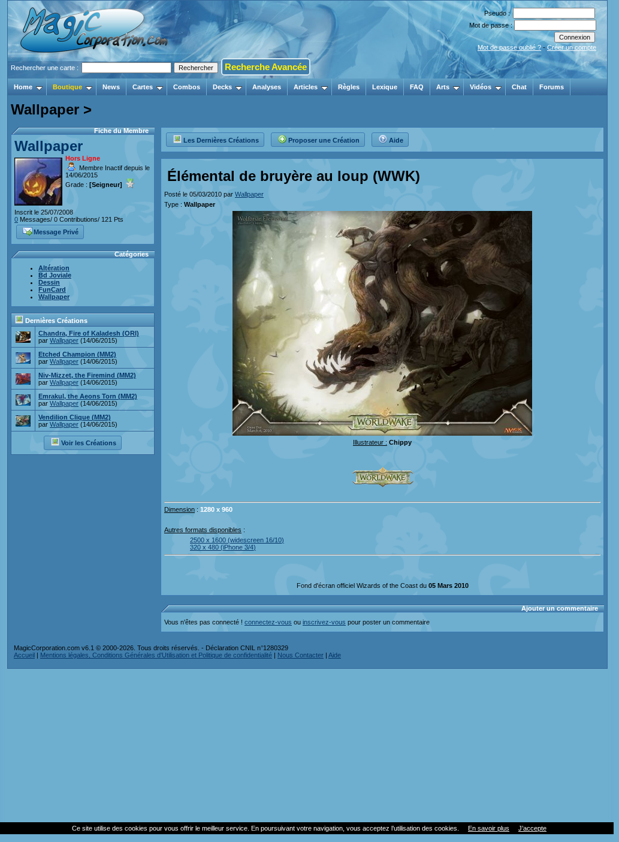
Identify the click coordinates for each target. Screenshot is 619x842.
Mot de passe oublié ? (509, 47)
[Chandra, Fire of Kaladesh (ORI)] (23, 339)
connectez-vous (268, 622)
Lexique (384, 86)
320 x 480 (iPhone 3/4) (223, 547)
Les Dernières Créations (221, 140)
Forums (551, 86)
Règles (349, 86)
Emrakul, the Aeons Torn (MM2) (87, 396)
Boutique (67, 86)
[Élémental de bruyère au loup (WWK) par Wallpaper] (382, 432)
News (111, 86)
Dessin (49, 282)
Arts (442, 86)
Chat (519, 86)
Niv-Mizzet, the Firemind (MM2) (87, 375)
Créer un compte (571, 47)
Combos (186, 86)
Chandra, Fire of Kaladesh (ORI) (88, 333)
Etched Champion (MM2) (77, 354)
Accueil (24, 655)
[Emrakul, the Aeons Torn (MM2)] (23, 402)
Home (23, 86)
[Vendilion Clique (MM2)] (23, 423)
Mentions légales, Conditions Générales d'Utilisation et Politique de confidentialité (156, 655)
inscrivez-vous (324, 622)
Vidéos (480, 86)
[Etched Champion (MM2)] (23, 360)
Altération (54, 267)
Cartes (142, 86)
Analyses (266, 86)
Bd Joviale (54, 275)
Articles (306, 86)
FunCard (52, 289)
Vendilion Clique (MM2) (74, 417)
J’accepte (532, 828)
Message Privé (56, 232)
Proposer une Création (324, 140)
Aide (396, 140)
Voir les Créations (88, 442)
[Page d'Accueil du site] (95, 75)
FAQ (417, 86)
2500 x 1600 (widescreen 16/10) (237, 540)
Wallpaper (48, 146)
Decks (222, 86)
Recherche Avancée (266, 67)
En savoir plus (488, 828)
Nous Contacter (300, 655)
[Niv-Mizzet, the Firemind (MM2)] (23, 381)
